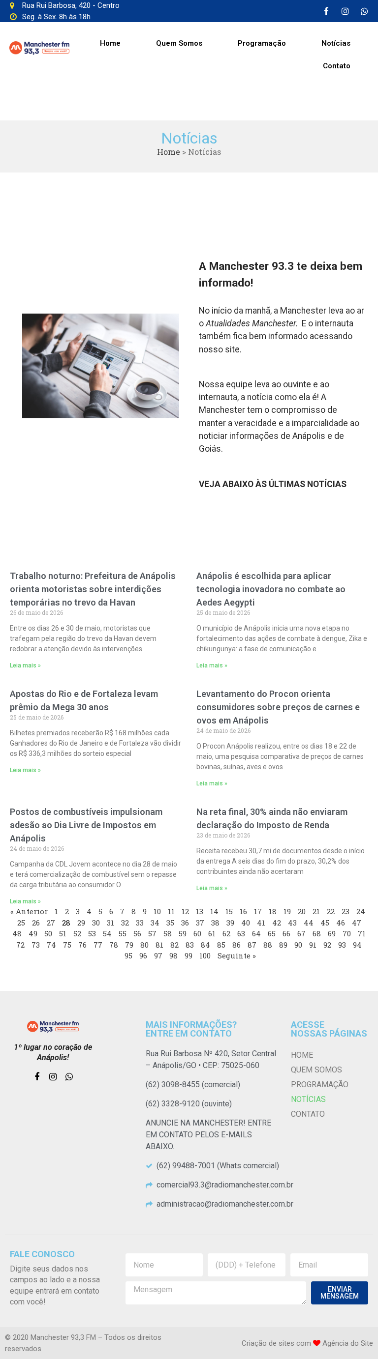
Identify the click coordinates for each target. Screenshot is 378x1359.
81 (159, 945)
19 (287, 911)
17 (258, 911)
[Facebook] (326, 11)
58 (167, 933)
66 (286, 933)
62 (226, 933)
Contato (336, 65)
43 (292, 922)
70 (347, 933)
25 (21, 922)
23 (345, 911)
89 (283, 945)
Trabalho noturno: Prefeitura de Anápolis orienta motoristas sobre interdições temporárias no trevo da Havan (93, 589)
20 (302, 911)
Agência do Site (347, 1343)
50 (48, 933)
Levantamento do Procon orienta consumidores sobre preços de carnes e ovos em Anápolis (278, 707)
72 (20, 945)
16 (243, 911)
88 (267, 945)
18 (273, 911)
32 (125, 922)
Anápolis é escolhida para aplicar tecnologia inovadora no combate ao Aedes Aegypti (271, 589)
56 (137, 933)
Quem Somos (179, 43)
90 (298, 945)
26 (36, 922)
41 (261, 922)
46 (340, 922)
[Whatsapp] (364, 11)
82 (174, 945)
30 (96, 922)
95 (128, 955)
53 (92, 933)
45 (324, 922)
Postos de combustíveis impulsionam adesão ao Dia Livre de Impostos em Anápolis (86, 825)
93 (342, 945)
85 (221, 945)
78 (113, 945)
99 (188, 955)
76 (82, 945)
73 (36, 945)
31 (110, 922)
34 (155, 922)
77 (98, 945)
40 (245, 922)
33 (140, 922)
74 (51, 945)
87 (252, 945)
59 (183, 933)
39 (230, 922)
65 (272, 933)
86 (236, 945)
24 (360, 911)
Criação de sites (268, 1343)
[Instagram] (345, 11)
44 (309, 922)
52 (77, 933)
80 (144, 945)
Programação (262, 43)
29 (81, 922)
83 (190, 945)
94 (357, 945)
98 (173, 955)
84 (205, 945)
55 (122, 933)
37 (200, 922)
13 (199, 911)
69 (332, 933)
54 (107, 933)
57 (152, 933)
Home (110, 43)
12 (185, 911)
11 (171, 911)
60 (197, 933)
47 (356, 922)
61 (212, 933)
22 (331, 911)
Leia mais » (25, 665)
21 (316, 911)
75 (67, 945)
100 (205, 955)
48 (17, 933)
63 (241, 933)
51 (62, 933)
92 (327, 945)
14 (214, 911)
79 (129, 945)
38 (215, 922)
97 (158, 955)
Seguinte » (237, 955)
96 (143, 955)
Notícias (335, 43)
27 (51, 922)
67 (301, 933)
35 (170, 922)
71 (362, 933)
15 (229, 911)
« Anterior (29, 911)
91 (312, 945)
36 (185, 922)
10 (157, 911)
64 (256, 933)
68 (317, 933)
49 (33, 933)
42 (276, 922)
